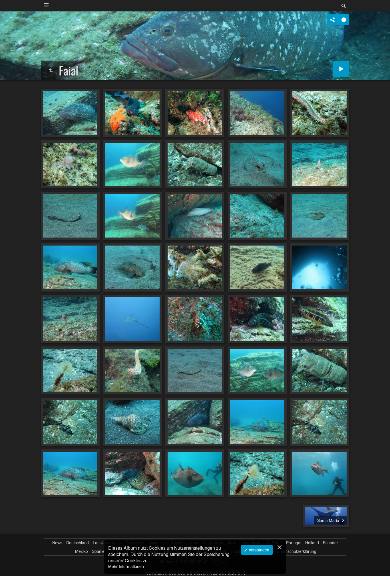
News (57, 542)
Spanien (99, 551)
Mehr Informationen (126, 566)
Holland (312, 542)
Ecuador (330, 542)
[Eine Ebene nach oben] (50, 70)
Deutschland (77, 542)
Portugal (293, 542)
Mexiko (81, 551)
